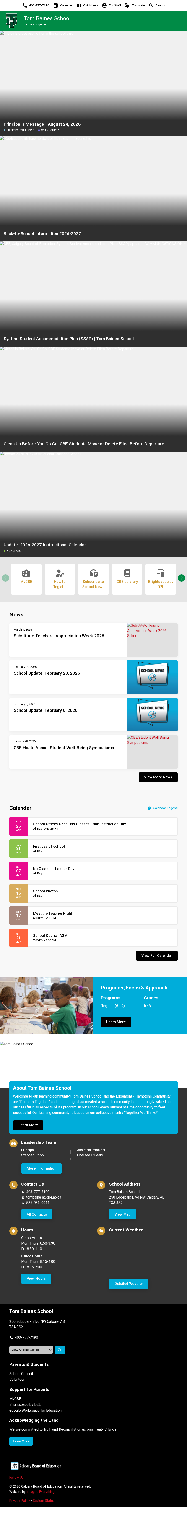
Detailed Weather (128, 1283)
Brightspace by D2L (25, 1404)
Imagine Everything (40, 1492)
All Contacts (37, 1214)
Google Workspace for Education (35, 1410)
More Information (41, 1168)
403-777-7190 (37, 1192)
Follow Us (16, 1478)
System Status (44, 1501)
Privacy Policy (19, 1501)
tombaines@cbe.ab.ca (43, 1197)
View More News (158, 777)
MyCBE (15, 1399)
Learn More (116, 1022)
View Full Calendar (156, 955)
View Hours (36, 1278)
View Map (122, 1214)
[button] (181, 578)
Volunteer (17, 1379)
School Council (21, 1374)
